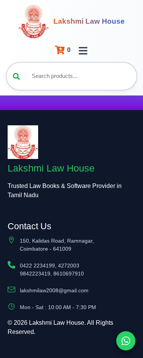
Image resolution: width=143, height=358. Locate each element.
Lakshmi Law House (89, 21)
